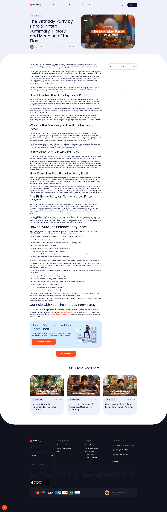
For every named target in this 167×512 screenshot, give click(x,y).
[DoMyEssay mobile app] (37, 482)
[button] (122, 66)
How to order (63, 5)
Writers (55, 5)
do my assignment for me (60, 315)
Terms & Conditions (91, 448)
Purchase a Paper (44, 342)
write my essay (40, 89)
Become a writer (63, 445)
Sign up (132, 5)
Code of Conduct (91, 457)
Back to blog (66, 353)
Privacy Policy (89, 445)
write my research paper (68, 313)
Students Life (35, 16)
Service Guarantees (64, 448)
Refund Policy (89, 451)
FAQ (58, 451)
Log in (122, 5)
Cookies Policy (90, 454)
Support (115, 462)
